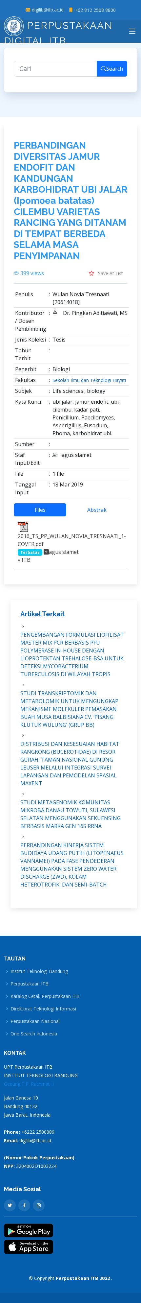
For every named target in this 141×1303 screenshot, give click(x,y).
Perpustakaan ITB (29, 984)
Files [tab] (40, 509)
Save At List (110, 273)
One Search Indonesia (33, 1033)
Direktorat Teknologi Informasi (43, 1009)
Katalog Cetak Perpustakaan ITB (45, 996)
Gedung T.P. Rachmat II (29, 1084)
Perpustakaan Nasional (35, 1021)
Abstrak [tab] (97, 509)
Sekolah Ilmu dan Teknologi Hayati (89, 380)
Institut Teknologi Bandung (39, 971)
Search (114, 68)
